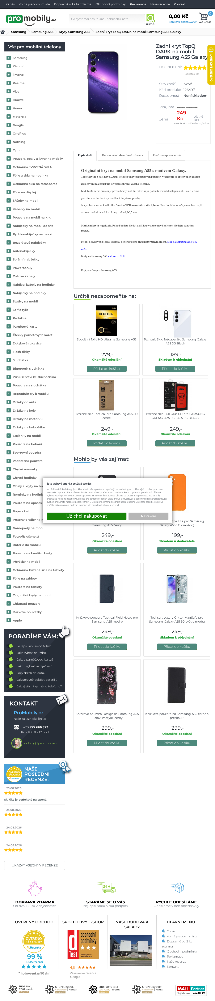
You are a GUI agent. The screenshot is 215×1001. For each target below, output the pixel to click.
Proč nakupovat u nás (167, 155)
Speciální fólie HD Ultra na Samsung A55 (106, 339)
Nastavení (148, 516)
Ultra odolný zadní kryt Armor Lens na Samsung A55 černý (107, 523)
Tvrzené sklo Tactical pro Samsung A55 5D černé (106, 416)
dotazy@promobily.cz (41, 743)
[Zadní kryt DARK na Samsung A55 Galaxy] (103, 82)
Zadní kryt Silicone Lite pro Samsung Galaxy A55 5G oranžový (177, 523)
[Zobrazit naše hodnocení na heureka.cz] (34, 974)
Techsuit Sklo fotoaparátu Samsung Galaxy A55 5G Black (175, 341)
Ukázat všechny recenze (35, 865)
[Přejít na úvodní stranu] (31, 19)
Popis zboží (85, 155)
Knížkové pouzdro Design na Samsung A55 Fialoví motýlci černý (107, 716)
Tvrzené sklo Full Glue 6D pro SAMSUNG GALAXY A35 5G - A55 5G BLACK (175, 416)
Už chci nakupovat (86, 516)
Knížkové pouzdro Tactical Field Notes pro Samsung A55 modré (107, 619)
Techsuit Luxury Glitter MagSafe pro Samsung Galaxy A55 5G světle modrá (177, 619)
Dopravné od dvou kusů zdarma (122, 155)
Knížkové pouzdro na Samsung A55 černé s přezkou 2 (176, 716)
